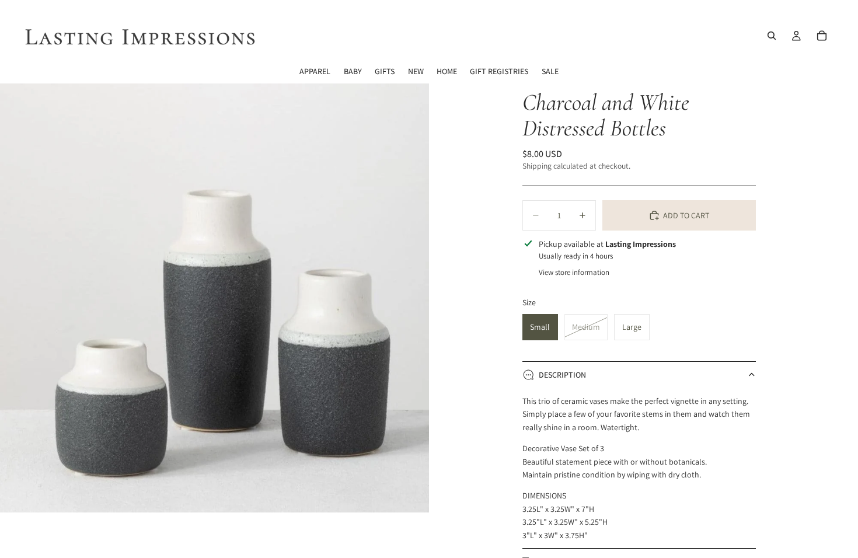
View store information (574, 272)
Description (562, 374)
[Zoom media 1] (214, 297)
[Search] (771, 35)
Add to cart (686, 215)
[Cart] (822, 35)
